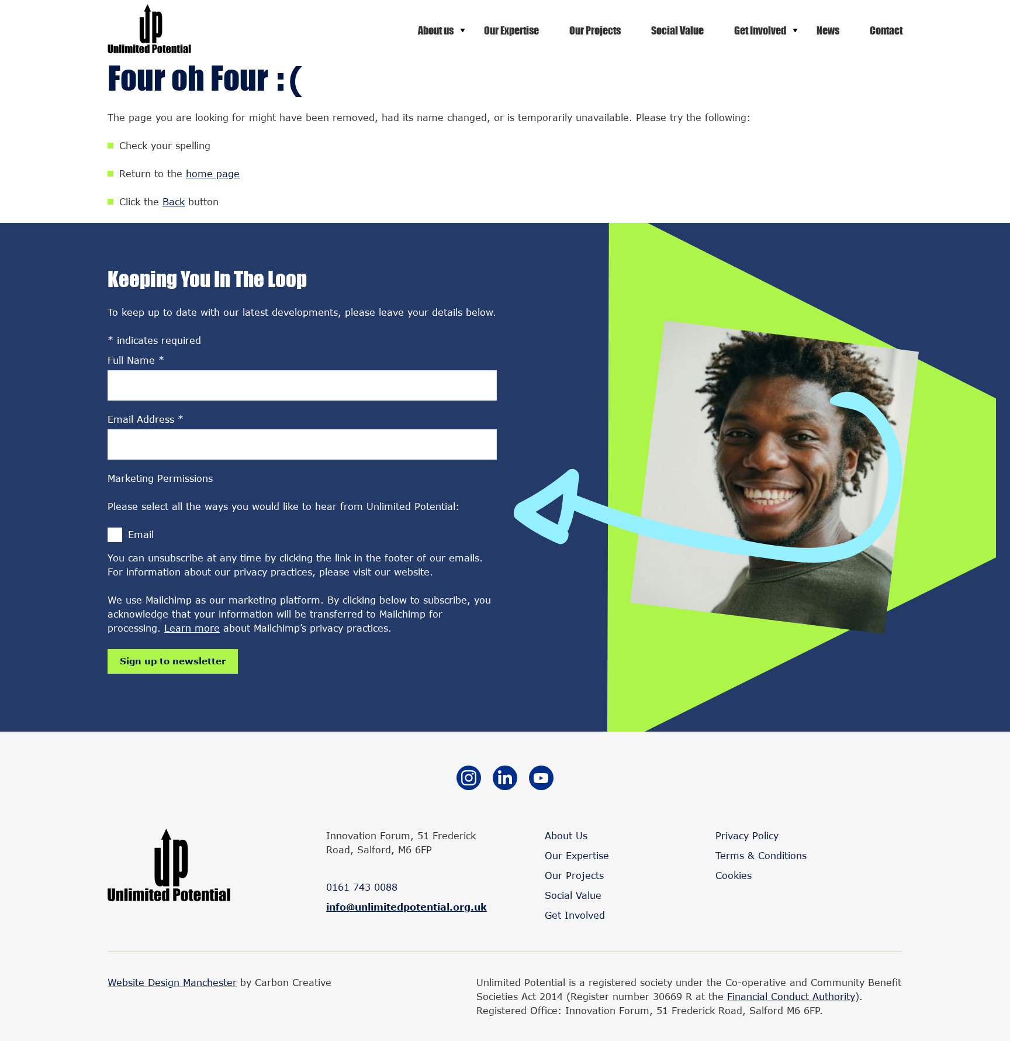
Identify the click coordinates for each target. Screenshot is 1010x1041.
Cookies (733, 875)
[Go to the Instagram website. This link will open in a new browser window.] (468, 780)
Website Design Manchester (172, 982)
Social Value (677, 30)
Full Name (136, 360)
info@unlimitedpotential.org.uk (406, 906)
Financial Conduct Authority (791, 996)
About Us (566, 835)
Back (173, 201)
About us (436, 30)
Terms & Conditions (761, 855)
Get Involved (760, 30)
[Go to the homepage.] (149, 49)
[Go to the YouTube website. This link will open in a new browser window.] (541, 780)
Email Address (146, 419)
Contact (886, 30)
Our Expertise (511, 30)
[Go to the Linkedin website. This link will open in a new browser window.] (505, 780)
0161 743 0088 (361, 886)
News (828, 30)
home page (213, 173)
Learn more (192, 627)
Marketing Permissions (160, 478)
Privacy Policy (747, 835)
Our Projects (595, 30)
